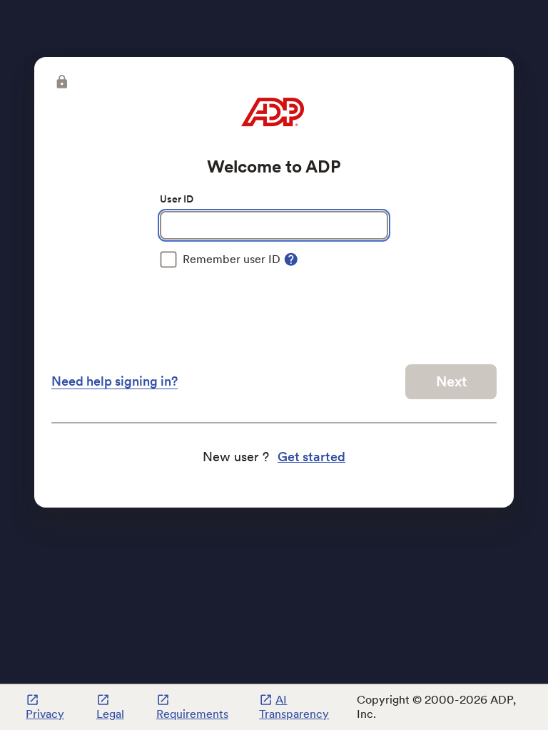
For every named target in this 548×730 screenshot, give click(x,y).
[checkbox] (220, 259)
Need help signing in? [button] (114, 381)
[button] (60, 82)
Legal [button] (110, 714)
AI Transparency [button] (294, 707)
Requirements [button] (192, 714)
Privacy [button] (45, 714)
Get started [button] (311, 456)
